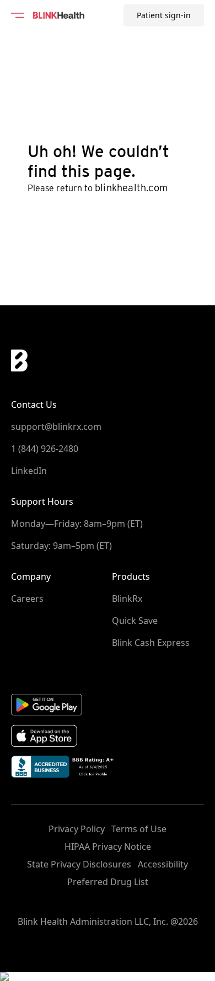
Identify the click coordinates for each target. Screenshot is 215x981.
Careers (27, 598)
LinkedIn (29, 471)
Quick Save (135, 621)
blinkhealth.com (131, 187)
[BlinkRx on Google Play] (107, 704)
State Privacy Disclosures (79, 864)
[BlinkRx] (58, 15)
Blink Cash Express (151, 643)
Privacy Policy (77, 829)
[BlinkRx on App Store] (107, 736)
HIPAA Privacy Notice (107, 846)
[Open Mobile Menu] (17, 15)
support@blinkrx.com (56, 427)
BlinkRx (127, 598)
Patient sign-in (164, 15)
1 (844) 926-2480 (44, 449)
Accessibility (163, 864)
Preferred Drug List (107, 882)
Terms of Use (138, 829)
